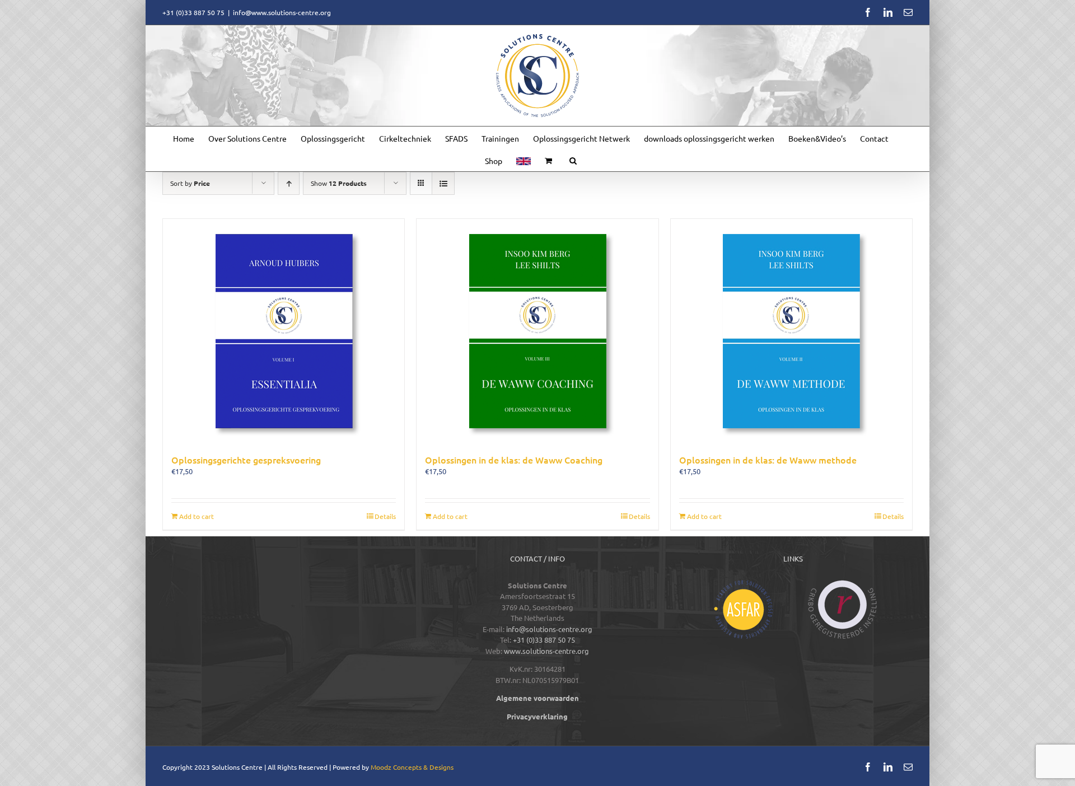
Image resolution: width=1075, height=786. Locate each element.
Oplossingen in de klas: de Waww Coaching (513, 459)
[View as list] (443, 183)
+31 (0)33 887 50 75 (544, 639)
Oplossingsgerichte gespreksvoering (246, 459)
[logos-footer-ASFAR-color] (743, 583)
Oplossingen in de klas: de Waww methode (768, 459)
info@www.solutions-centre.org (282, 12)
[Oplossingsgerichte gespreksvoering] (283, 331)
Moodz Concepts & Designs (412, 766)
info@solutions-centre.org (549, 629)
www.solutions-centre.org (546, 651)
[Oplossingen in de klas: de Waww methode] (791, 331)
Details (385, 516)
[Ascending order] (289, 183)
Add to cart (196, 516)
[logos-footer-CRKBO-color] (842, 583)
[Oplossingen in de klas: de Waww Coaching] (537, 331)
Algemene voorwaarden (537, 698)
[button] (573, 160)
